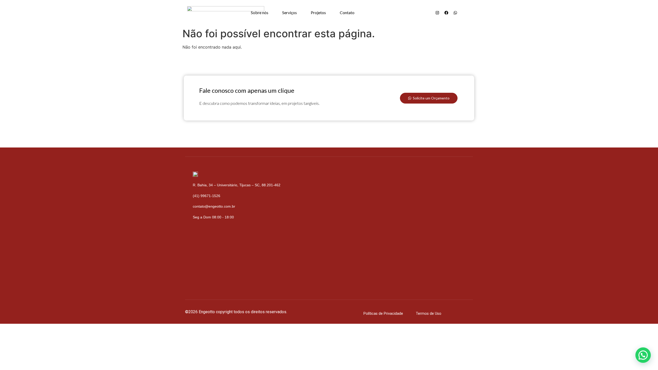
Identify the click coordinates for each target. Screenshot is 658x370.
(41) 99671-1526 (206, 196)
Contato (347, 12)
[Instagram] (437, 12)
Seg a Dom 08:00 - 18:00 (213, 217)
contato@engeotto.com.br (214, 206)
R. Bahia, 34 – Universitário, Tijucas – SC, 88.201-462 (236, 185)
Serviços (289, 12)
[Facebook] (446, 12)
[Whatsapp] (455, 12)
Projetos (318, 12)
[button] (643, 355)
